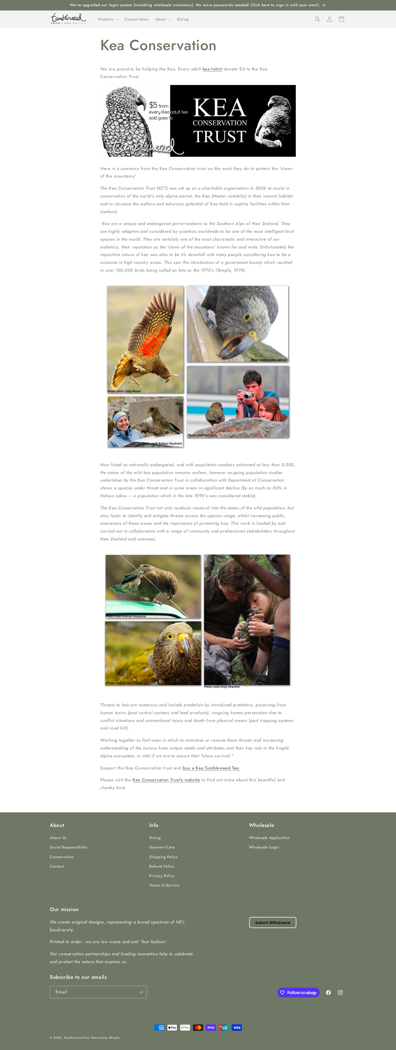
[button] (108, 19)
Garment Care (162, 847)
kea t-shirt (213, 69)
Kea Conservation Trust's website (166, 780)
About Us (58, 837)
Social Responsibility (69, 847)
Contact (57, 866)
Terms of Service (164, 885)
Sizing (155, 837)
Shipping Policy (163, 857)
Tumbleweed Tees (77, 1037)
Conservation (62, 857)
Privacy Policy (162, 875)
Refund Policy (161, 866)
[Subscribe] (141, 992)
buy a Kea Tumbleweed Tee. (211, 768)
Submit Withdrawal (272, 922)
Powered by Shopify (105, 1037)
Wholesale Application (269, 837)
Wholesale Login (264, 847)
